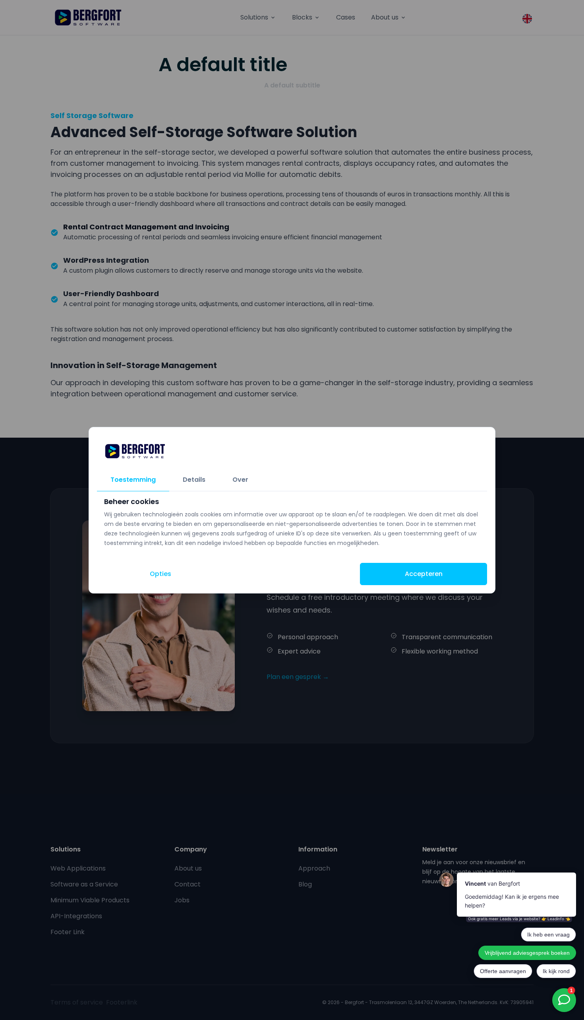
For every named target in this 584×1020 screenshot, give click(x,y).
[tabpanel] (292, 522)
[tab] (133, 480)
